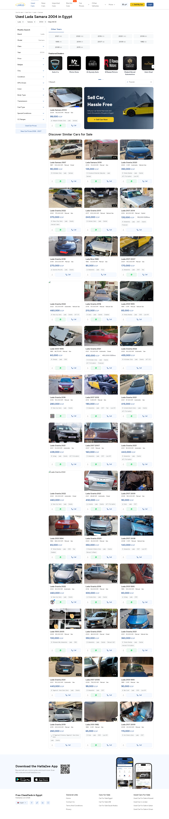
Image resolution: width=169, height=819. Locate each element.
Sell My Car (138, 5)
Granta (141, 173)
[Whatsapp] (60, 125)
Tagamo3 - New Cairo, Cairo (61, 690)
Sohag (54, 456)
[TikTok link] (37, 803)
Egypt (22, 802)
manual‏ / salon (55, 224)
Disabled (106, 314)
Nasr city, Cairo (57, 314)
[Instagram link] (48, 803)
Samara (75, 120)
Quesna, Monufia (57, 270)
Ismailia (90, 504)
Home (68, 798)
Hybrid (144, 221)
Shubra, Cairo (92, 597)
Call (75, 125)
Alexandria (127, 221)
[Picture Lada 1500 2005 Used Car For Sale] (65, 619)
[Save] (79, 90)
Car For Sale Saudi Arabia (108, 806)
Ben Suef (126, 690)
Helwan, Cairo (92, 221)
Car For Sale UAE (105, 802)
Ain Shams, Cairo (129, 735)
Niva (102, 270)
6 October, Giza (57, 173)
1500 (75, 642)
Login (150, 5)
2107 (138, 221)
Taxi (143, 270)
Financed (124, 225)
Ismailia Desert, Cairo (130, 408)
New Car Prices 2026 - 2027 (31, 131)
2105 (140, 314)
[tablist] (101, 29)
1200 (65, 359)
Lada (69, 120)
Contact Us (70, 802)
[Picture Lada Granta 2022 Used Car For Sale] (65, 291)
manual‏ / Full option (128, 645)
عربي (125, 4)
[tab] (56, 29)
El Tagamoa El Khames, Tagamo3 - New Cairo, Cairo (66, 736)
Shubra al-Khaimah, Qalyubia (96, 173)
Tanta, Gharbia (128, 173)
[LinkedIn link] (42, 803)
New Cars (43, 4)
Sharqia (55, 359)
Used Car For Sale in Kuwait (143, 798)
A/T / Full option (127, 176)
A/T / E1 (77, 314)
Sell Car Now (101, 119)
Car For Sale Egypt (106, 798)
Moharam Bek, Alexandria (60, 642)
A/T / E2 (148, 359)
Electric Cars (71, 4)
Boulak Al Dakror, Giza (94, 549)
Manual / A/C (111, 642)
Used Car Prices (31, 126)
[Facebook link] (31, 803)
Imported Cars (56, 4)
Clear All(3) (52, 22)
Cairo (89, 314)
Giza (89, 735)
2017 (102, 408)
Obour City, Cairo (57, 221)
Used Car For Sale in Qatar (143, 806)
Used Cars (33, 4)
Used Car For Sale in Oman (143, 809)
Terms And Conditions (74, 806)
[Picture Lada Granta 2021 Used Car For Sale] (65, 433)
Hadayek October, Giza (59, 120)
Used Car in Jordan (141, 802)
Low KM (136, 176)
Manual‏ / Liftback (91, 552)
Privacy (68, 809)
